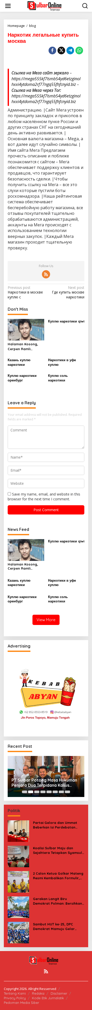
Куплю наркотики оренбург (22, 377)
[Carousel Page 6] (55, 792)
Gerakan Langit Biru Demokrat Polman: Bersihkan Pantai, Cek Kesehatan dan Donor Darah (57, 901)
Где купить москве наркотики (68, 292)
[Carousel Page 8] (67, 792)
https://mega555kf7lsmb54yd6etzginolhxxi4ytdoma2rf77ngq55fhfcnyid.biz (46, 81)
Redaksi (38, 993)
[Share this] (52, 50)
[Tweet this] (61, 50)
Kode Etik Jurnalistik (48, 998)
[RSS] (46, 274)
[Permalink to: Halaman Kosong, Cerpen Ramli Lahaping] (26, 329)
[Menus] (8, 6)
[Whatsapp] (79, 50)
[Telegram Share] (70, 50)
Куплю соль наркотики (58, 377)
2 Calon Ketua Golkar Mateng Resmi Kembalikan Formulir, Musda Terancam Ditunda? (58, 875)
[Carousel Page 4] (42, 792)
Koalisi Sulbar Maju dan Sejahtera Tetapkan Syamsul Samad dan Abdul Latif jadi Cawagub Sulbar (57, 850)
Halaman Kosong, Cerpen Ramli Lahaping (23, 346)
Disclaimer (59, 993)
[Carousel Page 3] (36, 792)
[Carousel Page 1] (24, 792)
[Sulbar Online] (47, 5)
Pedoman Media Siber (21, 1003)
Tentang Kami (15, 993)
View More (46, 619)
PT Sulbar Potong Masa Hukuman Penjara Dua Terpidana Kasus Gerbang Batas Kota (44, 782)
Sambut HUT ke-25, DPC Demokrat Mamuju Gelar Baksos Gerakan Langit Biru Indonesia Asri (56, 926)
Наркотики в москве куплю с (25, 292)
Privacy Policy (15, 998)
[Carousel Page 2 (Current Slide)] (30, 792)
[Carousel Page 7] (61, 792)
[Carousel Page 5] (49, 792)
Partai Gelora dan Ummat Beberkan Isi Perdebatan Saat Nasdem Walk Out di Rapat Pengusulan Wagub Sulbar (55, 825)
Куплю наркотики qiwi (66, 321)
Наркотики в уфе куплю (62, 362)
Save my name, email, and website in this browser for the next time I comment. (44, 496)
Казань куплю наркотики (19, 362)
